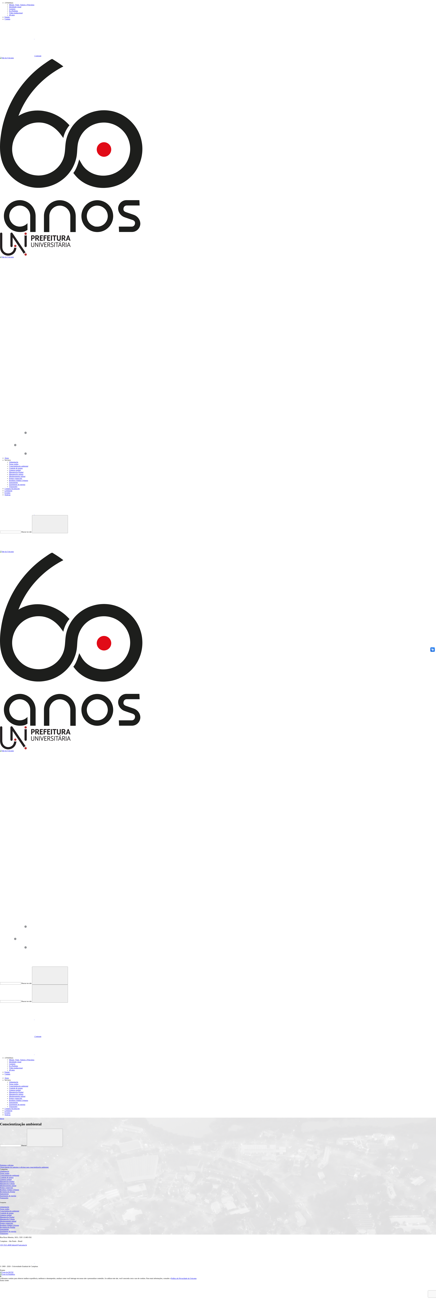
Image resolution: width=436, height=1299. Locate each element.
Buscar (23, 1145)
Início (2, 1119)
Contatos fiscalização (12, 489)
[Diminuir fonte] (52, 38)
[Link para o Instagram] (52, 514)
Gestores (12, 9)
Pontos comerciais (15, 478)
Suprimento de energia (17, 485)
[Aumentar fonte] (17, 38)
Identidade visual (15, 7)
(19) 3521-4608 (6, 1245)
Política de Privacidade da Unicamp (183, 1278)
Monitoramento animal (17, 476)
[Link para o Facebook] (17, 514)
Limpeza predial (15, 470)
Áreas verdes (13, 464)
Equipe (7, 17)
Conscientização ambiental (18, 466)
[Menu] (17, 550)
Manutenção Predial (16, 472)
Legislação (8, 491)
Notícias (7, 495)
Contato (7, 19)
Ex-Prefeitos (13, 11)
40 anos (12, 15)
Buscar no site (26, 532)
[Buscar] (17, 965)
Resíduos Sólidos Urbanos (18, 480)
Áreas (7, 458)
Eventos (7, 493)
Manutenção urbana (16, 474)
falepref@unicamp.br (19, 1245)
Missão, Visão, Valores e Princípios (21, 5)
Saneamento (13, 483)
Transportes (13, 487)
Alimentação (13, 462)
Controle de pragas (16, 468)
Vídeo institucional (16, 13)
